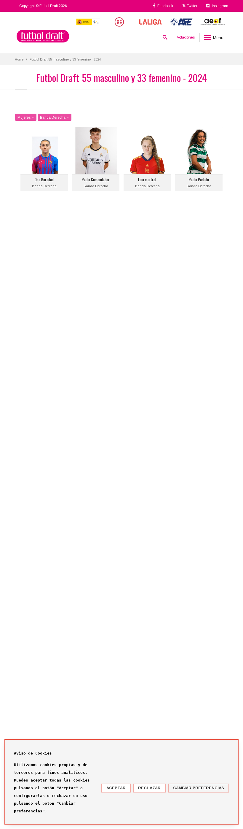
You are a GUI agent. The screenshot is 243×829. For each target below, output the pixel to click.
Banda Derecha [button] (53, 117)
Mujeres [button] (24, 117)
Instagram (219, 6)
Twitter (191, 6)
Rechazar (149, 788)
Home (19, 59)
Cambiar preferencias (198, 788)
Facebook (164, 6)
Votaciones (186, 37)
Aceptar (116, 788)
